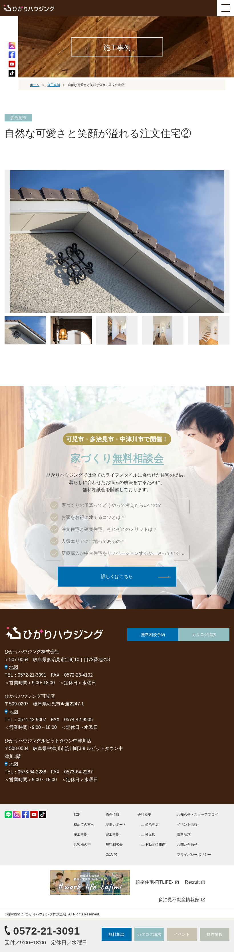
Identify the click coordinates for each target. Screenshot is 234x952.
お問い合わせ (187, 845)
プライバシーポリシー (194, 855)
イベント (182, 934)
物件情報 (112, 815)
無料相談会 (114, 845)
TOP (77, 815)
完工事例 (112, 835)
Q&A (111, 855)
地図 (13, 667)
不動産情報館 (155, 845)
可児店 (150, 835)
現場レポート (116, 825)
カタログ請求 (204, 634)
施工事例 (80, 835)
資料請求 (184, 835)
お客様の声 (82, 845)
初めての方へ (84, 825)
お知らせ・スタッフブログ (197, 815)
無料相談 (116, 934)
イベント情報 (187, 825)
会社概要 (144, 815)
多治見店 (152, 825)
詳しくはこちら (117, 576)
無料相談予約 (153, 634)
